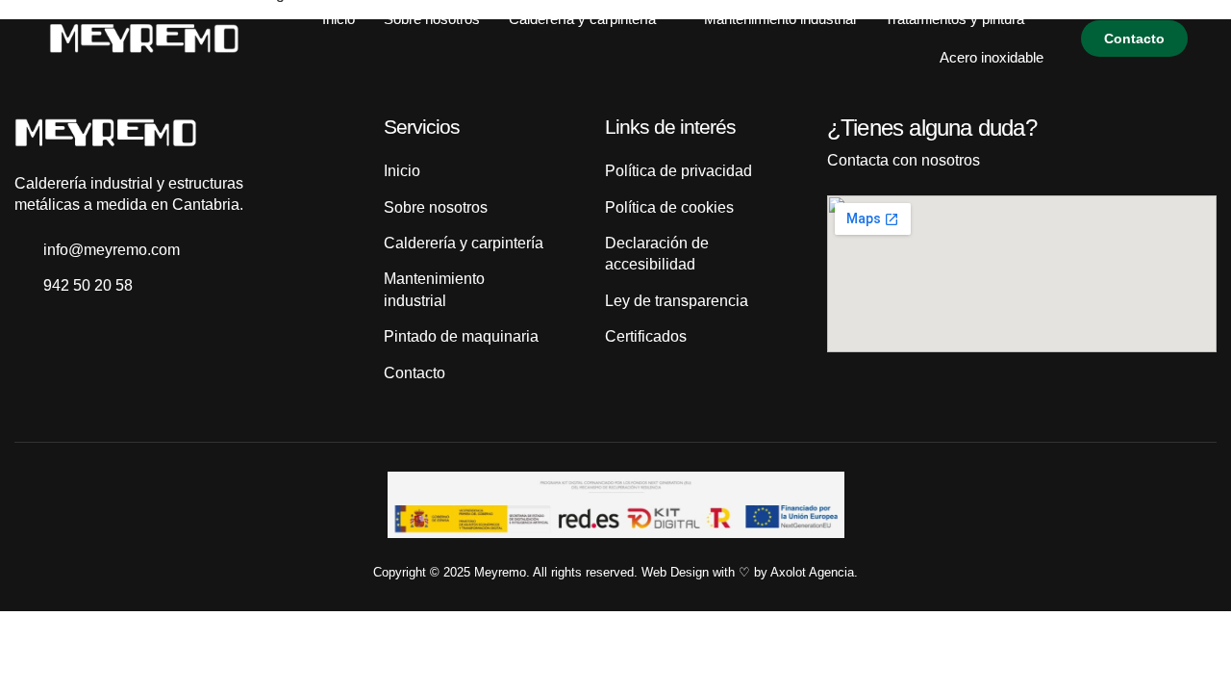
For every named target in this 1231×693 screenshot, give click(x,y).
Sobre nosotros (432, 19)
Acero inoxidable (991, 57)
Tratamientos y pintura (954, 19)
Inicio (338, 19)
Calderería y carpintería (582, 19)
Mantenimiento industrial (780, 19)
